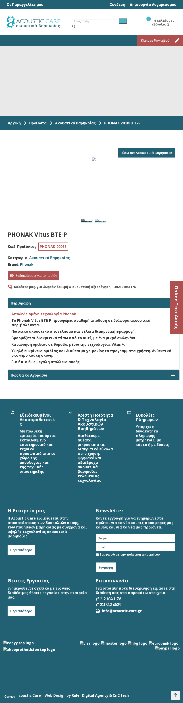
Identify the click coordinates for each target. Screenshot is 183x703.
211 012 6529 (110, 604)
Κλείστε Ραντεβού (155, 40)
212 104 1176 (110, 599)
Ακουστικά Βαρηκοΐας (49, 257)
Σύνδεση (117, 4)
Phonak (26, 264)
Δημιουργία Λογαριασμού (153, 4)
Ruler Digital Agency (90, 695)
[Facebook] (154, 622)
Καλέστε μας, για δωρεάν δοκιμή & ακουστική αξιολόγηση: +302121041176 (75, 287)
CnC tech (121, 695)
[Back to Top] (175, 695)
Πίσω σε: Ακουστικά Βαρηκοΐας (147, 152)
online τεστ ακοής (176, 307)
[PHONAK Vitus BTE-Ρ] (86, 220)
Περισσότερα (21, 549)
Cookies (9, 696)
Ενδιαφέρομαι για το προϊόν (36, 275)
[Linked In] (170, 622)
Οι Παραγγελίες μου (25, 4)
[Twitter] (162, 622)
